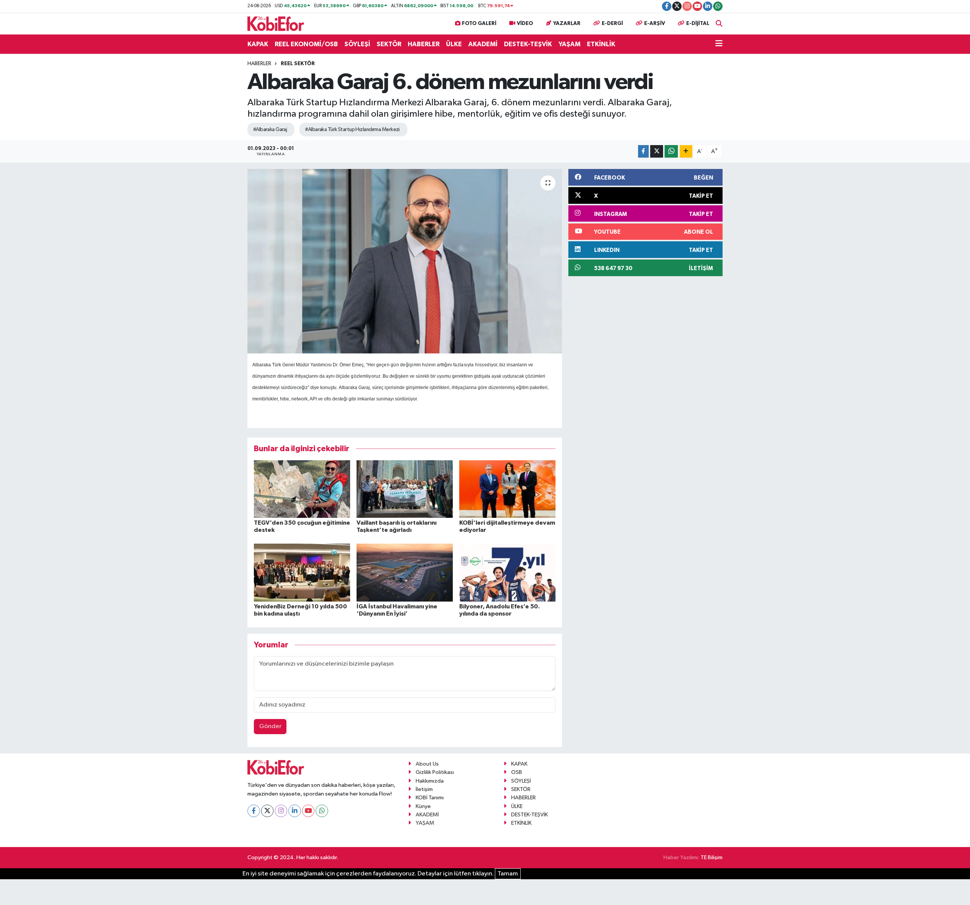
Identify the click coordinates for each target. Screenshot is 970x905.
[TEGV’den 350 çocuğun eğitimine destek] (302, 489)
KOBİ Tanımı (430, 797)
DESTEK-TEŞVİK (528, 44)
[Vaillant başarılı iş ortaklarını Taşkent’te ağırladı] (405, 489)
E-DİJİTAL (697, 23)
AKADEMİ (483, 44)
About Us (427, 764)
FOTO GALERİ (479, 23)
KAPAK (257, 44)
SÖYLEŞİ (357, 44)
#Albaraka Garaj (270, 129)
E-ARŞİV (654, 23)
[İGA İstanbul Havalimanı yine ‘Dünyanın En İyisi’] (405, 572)
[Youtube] (308, 811)
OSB (516, 772)
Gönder (270, 726)
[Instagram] (281, 811)
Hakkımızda (430, 781)
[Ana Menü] (719, 44)
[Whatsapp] (322, 811)
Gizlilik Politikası (435, 772)
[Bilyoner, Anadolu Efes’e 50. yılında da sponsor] (507, 572)
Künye (423, 806)
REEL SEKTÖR (298, 63)
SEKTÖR (389, 44)
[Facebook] (253, 811)
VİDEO (525, 23)
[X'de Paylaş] (656, 151)
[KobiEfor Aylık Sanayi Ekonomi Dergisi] (275, 23)
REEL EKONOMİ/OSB (306, 44)
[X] (267, 811)
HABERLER (424, 44)
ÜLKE (454, 44)
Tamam (508, 874)
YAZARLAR (566, 23)
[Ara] (719, 24)
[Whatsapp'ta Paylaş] (671, 151)
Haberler (259, 63)
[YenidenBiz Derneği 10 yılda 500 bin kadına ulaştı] (302, 572)
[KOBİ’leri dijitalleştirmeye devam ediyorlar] (507, 489)
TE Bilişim (712, 857)
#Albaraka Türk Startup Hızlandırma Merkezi (352, 129)
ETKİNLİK (601, 44)
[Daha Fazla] (686, 151)
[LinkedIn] (294, 811)
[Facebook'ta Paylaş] (643, 151)
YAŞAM (569, 44)
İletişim (424, 789)
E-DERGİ (612, 23)
